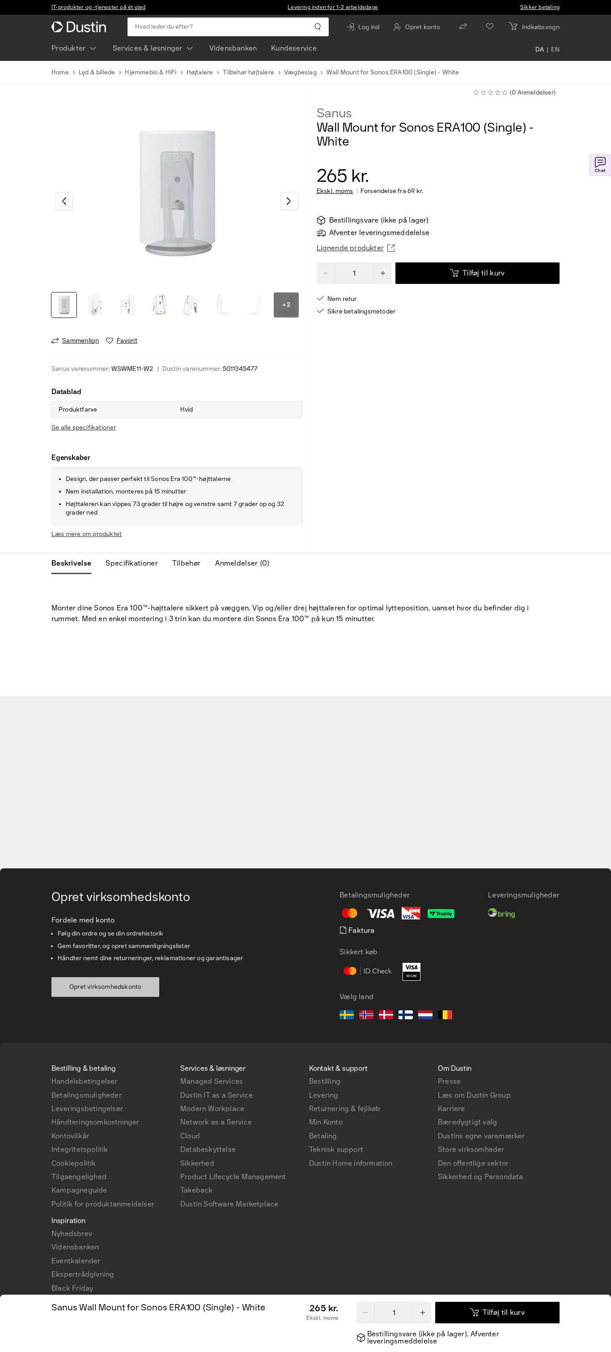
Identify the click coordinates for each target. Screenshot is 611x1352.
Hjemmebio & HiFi (150, 72)
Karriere (451, 1108)
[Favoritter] (490, 27)
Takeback (196, 1190)
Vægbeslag (300, 72)
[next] (289, 201)
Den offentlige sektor (473, 1163)
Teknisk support (336, 1149)
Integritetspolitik (79, 1149)
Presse (449, 1081)
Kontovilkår (70, 1136)
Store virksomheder (471, 1149)
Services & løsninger (147, 48)
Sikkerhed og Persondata (480, 1176)
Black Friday (72, 1288)
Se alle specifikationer (83, 427)
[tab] (74, 563)
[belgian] (445, 1016)
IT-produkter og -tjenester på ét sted (98, 7)
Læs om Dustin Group (474, 1095)
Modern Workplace (212, 1108)
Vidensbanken (233, 48)
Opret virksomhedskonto (105, 987)
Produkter (68, 48)
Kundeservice (294, 48)
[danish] (386, 1016)
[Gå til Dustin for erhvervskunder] (80, 26)
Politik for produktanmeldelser (102, 1204)
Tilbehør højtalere (248, 72)
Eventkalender (76, 1261)
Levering (324, 1095)
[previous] (64, 201)
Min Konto (326, 1122)
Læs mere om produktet (86, 534)
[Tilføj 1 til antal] (423, 1312)
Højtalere (200, 72)
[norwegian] (366, 1016)
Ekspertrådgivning (82, 1274)
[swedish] (346, 1016)
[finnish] (406, 1016)
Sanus (334, 113)
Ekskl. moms (335, 191)
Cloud (190, 1136)
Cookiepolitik (73, 1163)
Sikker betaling (540, 7)
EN (555, 50)
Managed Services (211, 1081)
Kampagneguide (79, 1190)
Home (60, 72)
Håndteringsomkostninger (95, 1122)
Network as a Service (216, 1122)
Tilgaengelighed (78, 1176)
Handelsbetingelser (84, 1081)
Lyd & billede (97, 72)
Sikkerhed (197, 1163)
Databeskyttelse (208, 1149)
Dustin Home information (351, 1163)
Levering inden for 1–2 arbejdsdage (333, 7)
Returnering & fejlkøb (344, 1108)
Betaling (323, 1136)
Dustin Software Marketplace (229, 1204)
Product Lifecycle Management (233, 1176)
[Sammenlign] (463, 27)
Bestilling (324, 1081)
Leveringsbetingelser (87, 1108)
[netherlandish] (425, 1016)
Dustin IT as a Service (216, 1095)
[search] (317, 27)
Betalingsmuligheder (86, 1095)
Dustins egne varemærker (481, 1136)
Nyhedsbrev (71, 1233)
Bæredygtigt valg (467, 1122)
